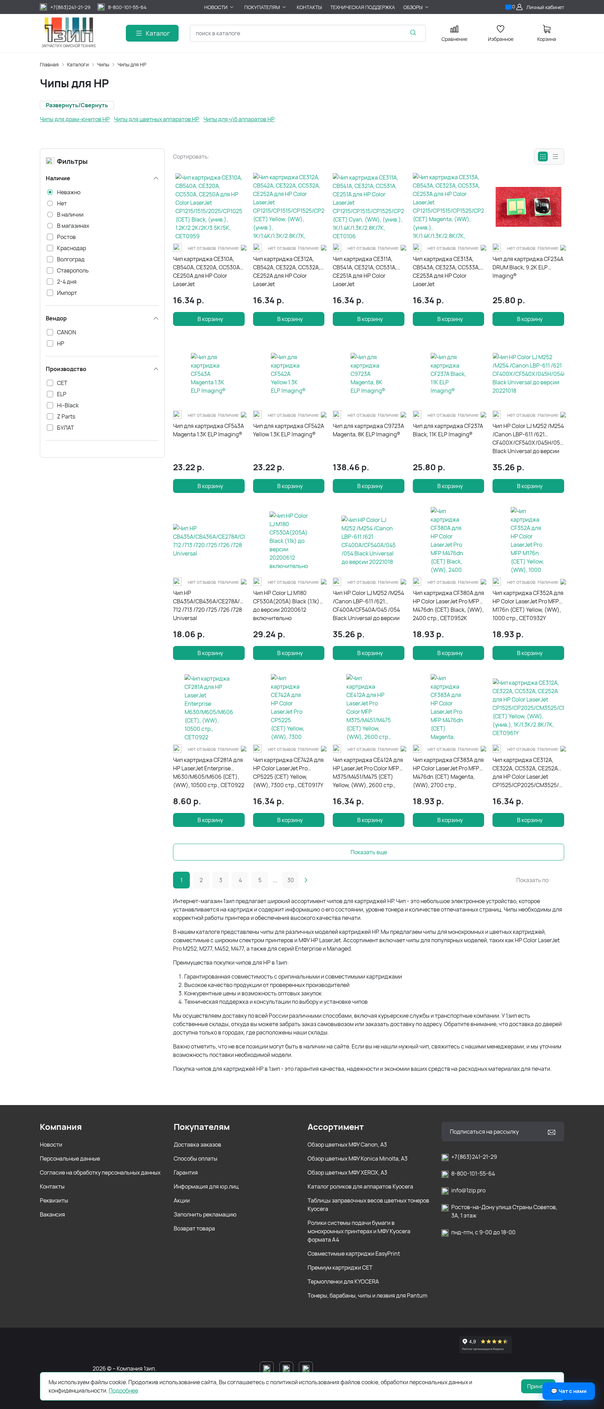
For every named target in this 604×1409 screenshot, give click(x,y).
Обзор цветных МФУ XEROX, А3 (347, 1172)
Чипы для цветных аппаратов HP (156, 119)
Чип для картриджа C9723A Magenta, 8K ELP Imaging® (368, 430)
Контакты (52, 1186)
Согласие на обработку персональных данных (100, 1172)
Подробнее (123, 1390)
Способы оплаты (195, 1158)
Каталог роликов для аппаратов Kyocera (360, 1186)
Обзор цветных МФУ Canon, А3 (347, 1144)
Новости (51, 1144)
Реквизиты (54, 1200)
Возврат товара (194, 1228)
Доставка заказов (197, 1144)
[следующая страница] (306, 880)
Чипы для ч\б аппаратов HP (239, 119)
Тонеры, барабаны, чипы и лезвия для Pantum (367, 1295)
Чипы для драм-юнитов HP (75, 119)
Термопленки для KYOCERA (343, 1281)
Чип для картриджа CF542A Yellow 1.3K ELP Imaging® (288, 430)
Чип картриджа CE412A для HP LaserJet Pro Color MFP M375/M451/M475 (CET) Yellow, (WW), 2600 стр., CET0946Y (368, 772)
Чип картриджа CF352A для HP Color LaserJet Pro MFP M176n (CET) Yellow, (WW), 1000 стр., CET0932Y (527, 605)
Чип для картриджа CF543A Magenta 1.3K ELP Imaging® (208, 430)
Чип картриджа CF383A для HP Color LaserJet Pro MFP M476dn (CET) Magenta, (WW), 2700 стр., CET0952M (448, 772)
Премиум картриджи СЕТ (340, 1267)
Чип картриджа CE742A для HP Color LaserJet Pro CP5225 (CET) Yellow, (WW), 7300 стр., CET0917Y (288, 772)
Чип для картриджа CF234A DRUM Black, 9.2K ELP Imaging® (527, 267)
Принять (538, 1386)
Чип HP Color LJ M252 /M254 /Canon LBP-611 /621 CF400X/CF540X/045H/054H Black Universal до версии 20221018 (528, 438)
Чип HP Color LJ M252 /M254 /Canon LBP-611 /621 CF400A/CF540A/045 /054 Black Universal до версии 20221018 (368, 605)
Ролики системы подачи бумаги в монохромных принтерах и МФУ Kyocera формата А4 (359, 1231)
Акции (182, 1200)
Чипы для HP (131, 64)
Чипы (103, 64)
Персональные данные (70, 1158)
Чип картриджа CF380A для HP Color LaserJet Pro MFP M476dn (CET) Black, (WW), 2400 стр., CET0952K (448, 605)
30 (290, 880)
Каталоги (78, 64)
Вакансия (52, 1214)
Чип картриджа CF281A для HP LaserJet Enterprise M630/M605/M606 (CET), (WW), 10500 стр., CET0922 (208, 772)
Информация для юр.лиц (206, 1186)
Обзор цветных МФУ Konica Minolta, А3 (358, 1158)
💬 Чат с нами (569, 1391)
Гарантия (186, 1172)
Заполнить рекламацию (205, 1214)
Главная (49, 64)
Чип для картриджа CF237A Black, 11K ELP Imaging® (448, 430)
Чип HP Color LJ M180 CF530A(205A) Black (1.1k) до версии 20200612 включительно (286, 605)
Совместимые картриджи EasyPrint (354, 1253)
